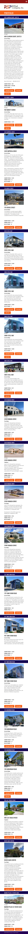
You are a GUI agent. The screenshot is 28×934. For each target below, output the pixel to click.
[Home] (14, 8)
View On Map (18, 90)
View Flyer (7, 93)
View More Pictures (9, 90)
